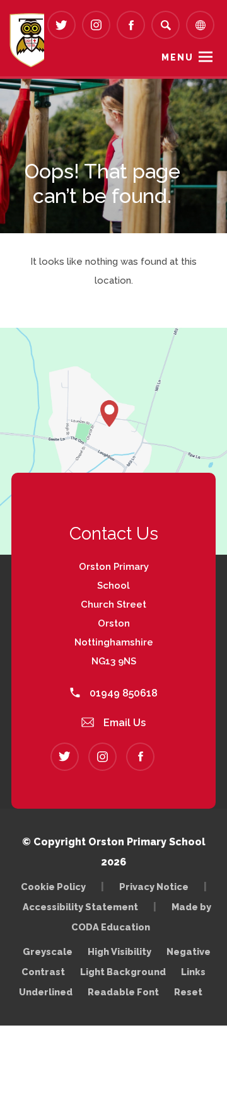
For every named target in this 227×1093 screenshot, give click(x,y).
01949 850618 (122, 693)
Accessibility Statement (80, 906)
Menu (177, 57)
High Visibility (119, 951)
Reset (188, 991)
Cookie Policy (53, 886)
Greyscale (48, 951)
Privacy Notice (154, 886)
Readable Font (123, 991)
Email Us (123, 723)
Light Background (123, 971)
